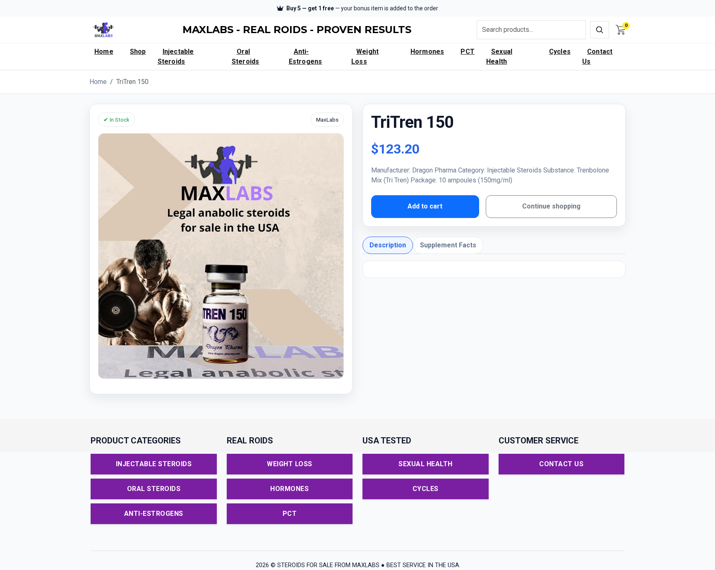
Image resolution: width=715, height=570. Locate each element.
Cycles (560, 51)
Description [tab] (387, 245)
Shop (138, 51)
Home (103, 51)
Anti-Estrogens (305, 56)
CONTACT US (561, 464)
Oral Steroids (245, 56)
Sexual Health (499, 56)
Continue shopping (551, 206)
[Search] (599, 29)
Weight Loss (365, 56)
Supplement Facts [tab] (448, 245)
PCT (468, 51)
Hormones (427, 51)
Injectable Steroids (176, 56)
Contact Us (597, 56)
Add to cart (425, 206)
